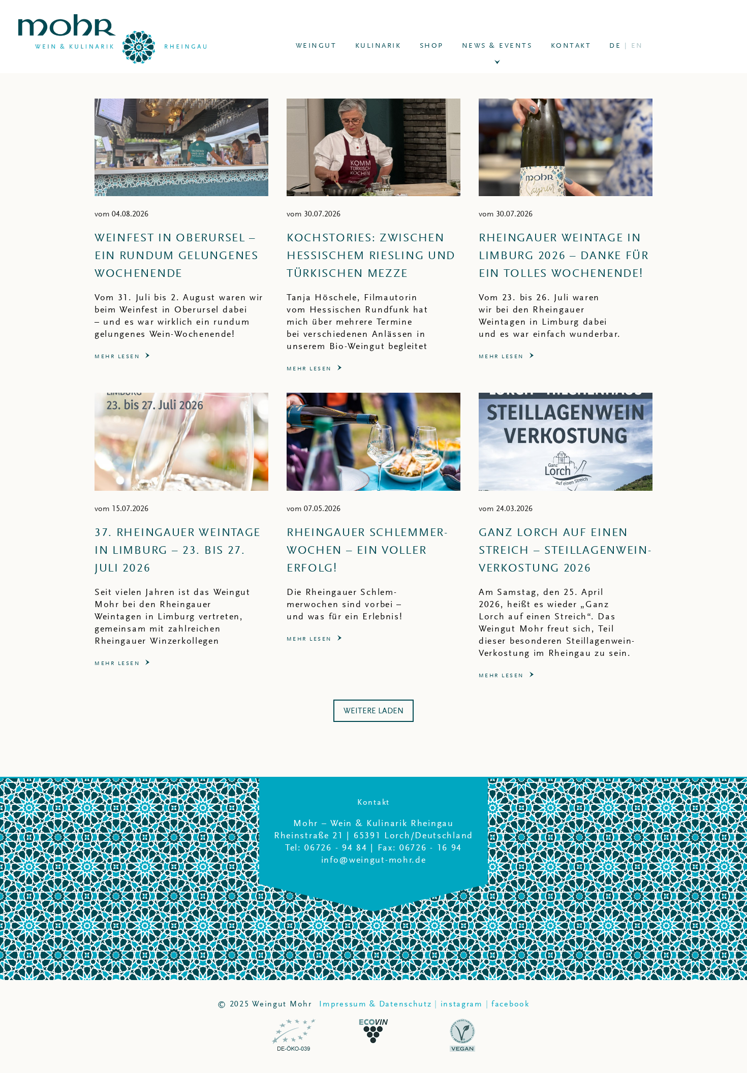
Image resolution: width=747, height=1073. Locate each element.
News (497, 45)
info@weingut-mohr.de (373, 860)
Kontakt (571, 45)
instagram (462, 1003)
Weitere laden (373, 710)
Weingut (316, 45)
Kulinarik (378, 45)
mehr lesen (117, 357)
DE (626, 45)
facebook (510, 1003)
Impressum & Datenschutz (375, 1003)
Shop (432, 45)
